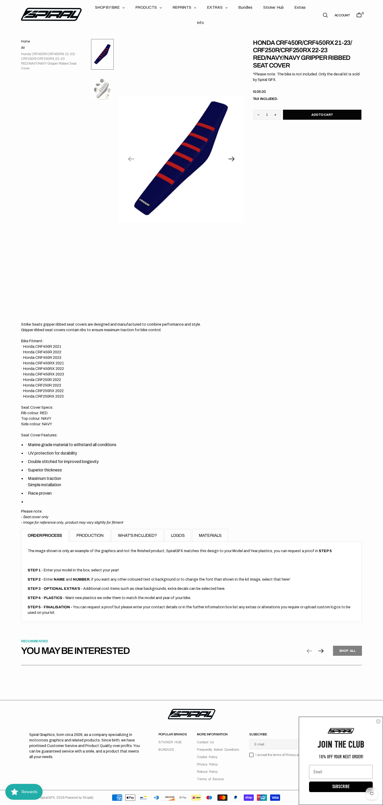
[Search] (325, 15)
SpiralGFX (47, 797)
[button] (342, 15)
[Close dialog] (378, 721)
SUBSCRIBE (341, 786)
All (23, 48)
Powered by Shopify (79, 797)
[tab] (45, 535)
